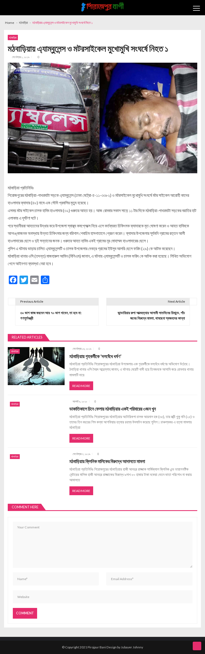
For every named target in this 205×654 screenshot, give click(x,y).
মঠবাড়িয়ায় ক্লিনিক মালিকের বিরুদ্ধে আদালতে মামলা (107, 461)
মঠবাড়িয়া (13, 37)
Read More (81, 386)
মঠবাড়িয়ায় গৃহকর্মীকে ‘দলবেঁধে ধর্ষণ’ (95, 356)
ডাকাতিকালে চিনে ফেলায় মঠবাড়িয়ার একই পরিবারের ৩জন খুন (112, 409)
